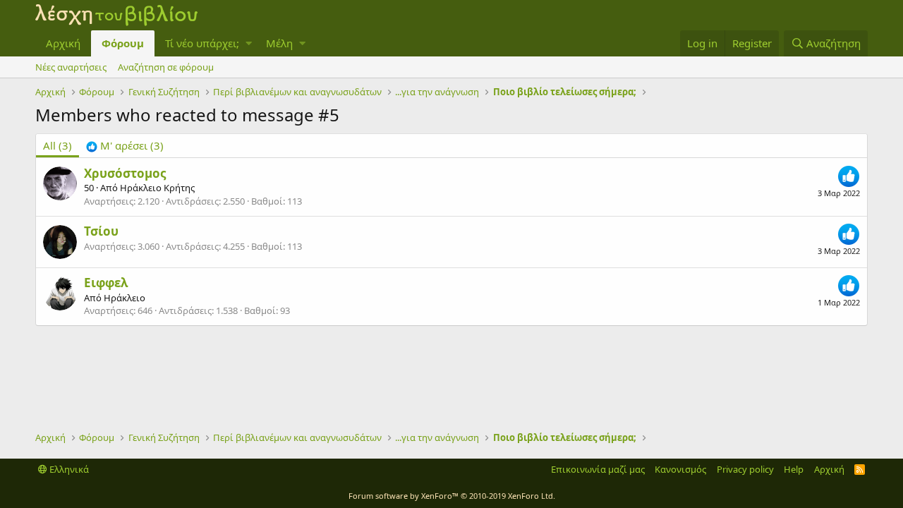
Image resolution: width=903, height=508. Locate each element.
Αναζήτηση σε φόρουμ (166, 67)
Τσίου (101, 231)
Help (794, 469)
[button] (248, 43)
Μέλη (279, 43)
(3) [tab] (57, 145)
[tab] (125, 145)
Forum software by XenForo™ (452, 495)
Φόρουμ (123, 43)
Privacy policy (745, 469)
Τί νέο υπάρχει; (202, 43)
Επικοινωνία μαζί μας (598, 469)
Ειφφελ (106, 282)
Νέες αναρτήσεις (71, 67)
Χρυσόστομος (125, 173)
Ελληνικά (68, 469)
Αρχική (63, 43)
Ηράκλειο (124, 297)
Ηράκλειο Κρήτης (157, 187)
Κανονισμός (680, 469)
